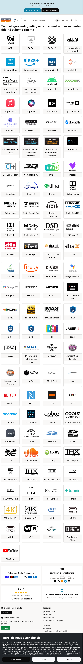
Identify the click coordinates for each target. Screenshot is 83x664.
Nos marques (47, 615)
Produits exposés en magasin (53, 620)
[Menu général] (81, 20)
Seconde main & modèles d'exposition (55, 631)
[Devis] (63, 20)
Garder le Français (51, 10)
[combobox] (39, 20)
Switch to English (33, 10)
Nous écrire (6, 612)
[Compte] (72, 20)
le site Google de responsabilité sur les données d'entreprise (39, 652)
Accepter (68, 659)
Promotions (46, 625)
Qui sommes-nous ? (49, 612)
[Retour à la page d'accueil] (6, 20)
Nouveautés (47, 628)
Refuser (43, 659)
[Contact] (67, 20)
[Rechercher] (57, 20)
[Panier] (76, 20)
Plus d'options (16, 659)
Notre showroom (48, 618)
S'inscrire (6, 628)
